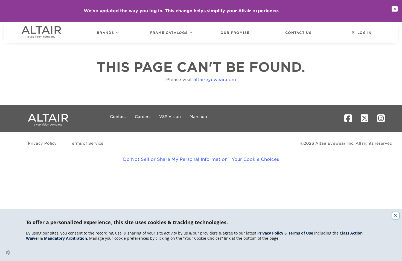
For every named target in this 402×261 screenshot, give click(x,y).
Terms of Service (86, 143)
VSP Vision (170, 116)
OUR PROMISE (234, 33)
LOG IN (364, 33)
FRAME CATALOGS (169, 33)
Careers (142, 116)
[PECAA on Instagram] (383, 118)
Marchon (198, 116)
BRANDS (105, 33)
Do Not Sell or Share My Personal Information (175, 159)
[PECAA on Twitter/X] (367, 118)
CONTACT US (298, 33)
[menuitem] (49, 32)
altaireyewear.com (214, 79)
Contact (118, 116)
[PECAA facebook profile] (350, 118)
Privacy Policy (42, 143)
